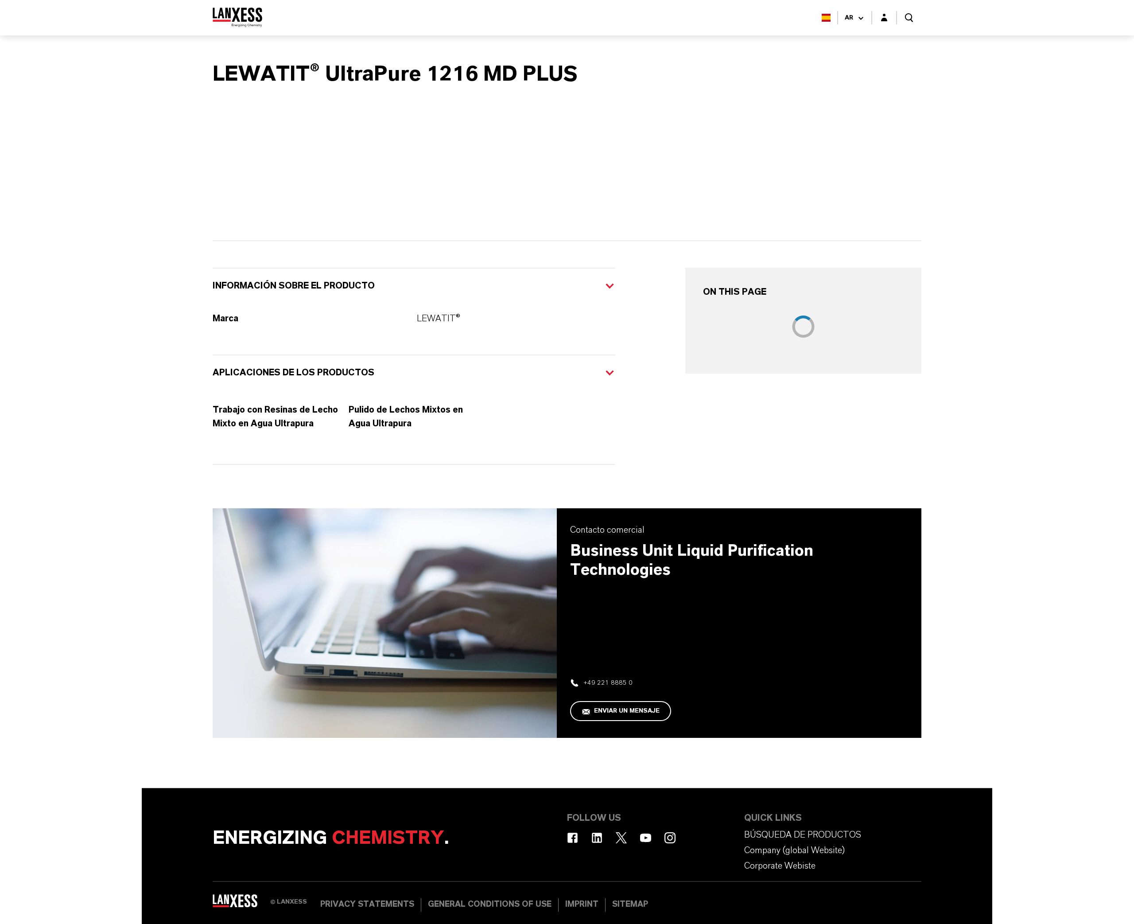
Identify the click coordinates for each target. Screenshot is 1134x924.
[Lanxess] (241, 904)
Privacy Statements (367, 904)
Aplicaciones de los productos (293, 372)
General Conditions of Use (489, 904)
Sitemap (630, 904)
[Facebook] (572, 837)
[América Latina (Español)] (826, 17)
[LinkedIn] (596, 837)
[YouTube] (645, 837)
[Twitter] (621, 837)
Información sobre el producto (294, 285)
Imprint (581, 904)
